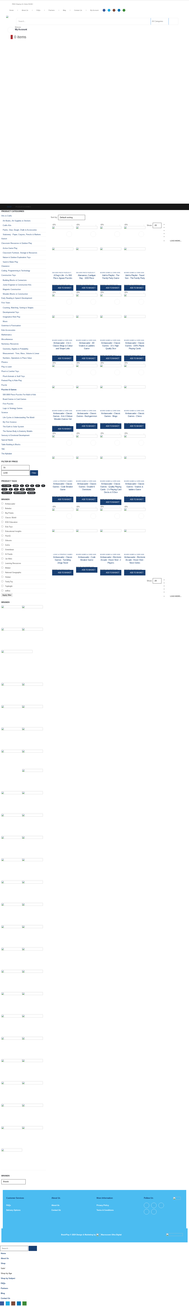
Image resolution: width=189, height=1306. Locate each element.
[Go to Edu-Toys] (11, 738)
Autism (4, 239)
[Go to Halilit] (11, 891)
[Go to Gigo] (11, 958)
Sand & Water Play (10, 262)
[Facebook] (104, 10)
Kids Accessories (8, 330)
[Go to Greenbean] (32, 869)
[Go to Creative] (32, 616)
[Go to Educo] (32, 1025)
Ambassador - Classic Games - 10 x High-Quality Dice (110, 346)
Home (11, 10)
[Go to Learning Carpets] (32, 738)
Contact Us (78, 10)
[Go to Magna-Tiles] (11, 824)
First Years (5, 303)
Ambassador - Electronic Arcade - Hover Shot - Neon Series (134, 560)
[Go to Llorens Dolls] (11, 715)
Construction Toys (8, 275)
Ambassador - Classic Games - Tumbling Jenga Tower (62, 560)
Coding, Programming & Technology (15, 271)
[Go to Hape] (32, 846)
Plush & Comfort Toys (10, 371)
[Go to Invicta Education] (11, 616)
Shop (3, 1263)
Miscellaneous (7, 339)
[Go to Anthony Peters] (11, 1114)
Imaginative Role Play (11, 317)
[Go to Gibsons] (11, 913)
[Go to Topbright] (32, 1047)
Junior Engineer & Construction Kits (17, 285)
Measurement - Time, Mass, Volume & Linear (21, 353)
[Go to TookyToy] (11, 980)
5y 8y (4, 489)
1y (22, 485)
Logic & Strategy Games (62, 481)
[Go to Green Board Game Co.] (32, 1092)
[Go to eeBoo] (32, 1002)
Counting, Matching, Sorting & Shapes (18, 308)
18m (22, 489)
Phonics (4, 362)
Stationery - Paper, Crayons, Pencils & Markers (22, 234)
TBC (3, 449)
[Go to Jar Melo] (11, 1025)
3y (32, 485)
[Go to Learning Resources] (11, 1092)
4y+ (37, 485)
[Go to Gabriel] (11, 1136)
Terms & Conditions (105, 1210)
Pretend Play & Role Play (11, 380)
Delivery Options (13, 1210)
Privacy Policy (103, 1205)
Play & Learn (6, 367)
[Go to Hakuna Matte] (32, 1136)
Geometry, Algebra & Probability (15, 349)
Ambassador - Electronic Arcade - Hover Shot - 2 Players (110, 560)
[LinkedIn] (119, 10)
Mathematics (6, 335)
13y (16, 489)
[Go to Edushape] (11, 802)
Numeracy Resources (10, 344)
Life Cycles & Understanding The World (18, 417)
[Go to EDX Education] (11, 1002)
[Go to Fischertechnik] (11, 760)
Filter (34, 473)
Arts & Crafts (6, 216)
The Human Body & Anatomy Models (18, 431)
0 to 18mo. (6, 485)
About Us (25, 10)
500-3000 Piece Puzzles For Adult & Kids (67, 272)
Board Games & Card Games (111, 272)
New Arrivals (19, 493)
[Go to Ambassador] (32, 802)
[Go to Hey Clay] (32, 935)
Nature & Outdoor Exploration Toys (17, 257)
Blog (64, 10)
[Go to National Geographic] (32, 980)
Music (5, 321)
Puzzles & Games (8, 390)
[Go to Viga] (11, 846)
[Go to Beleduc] (32, 693)
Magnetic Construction (12, 289)
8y (11, 489)
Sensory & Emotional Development (15, 435)
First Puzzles (8, 404)
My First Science (9, 422)
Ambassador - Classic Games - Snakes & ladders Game (134, 487)
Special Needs (7, 440)
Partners (52, 10)
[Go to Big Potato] (11, 935)
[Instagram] (114, 10)
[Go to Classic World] (11, 1069)
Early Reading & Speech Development (16, 298)
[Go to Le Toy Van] (32, 758)
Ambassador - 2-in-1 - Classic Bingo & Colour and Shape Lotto (63, 346)
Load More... (175, 241)
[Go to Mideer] (11, 638)
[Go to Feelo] (32, 1069)
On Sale (31, 493)
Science (4, 412)
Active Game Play (10, 248)
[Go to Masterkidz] (32, 891)
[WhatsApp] (124, 10)
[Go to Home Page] (2, 206)
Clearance (5, 266)
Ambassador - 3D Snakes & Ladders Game (87, 346)
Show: (149, 225)
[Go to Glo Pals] (32, 913)
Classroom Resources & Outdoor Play (16, 243)
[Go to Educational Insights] (11, 1159)
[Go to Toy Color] (32, 638)
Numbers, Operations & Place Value (17, 358)
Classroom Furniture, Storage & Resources (20, 253)
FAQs (38, 10)
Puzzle (4, 385)
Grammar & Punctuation (11, 326)
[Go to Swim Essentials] (32, 824)
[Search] (173, 21)
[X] (109, 10)
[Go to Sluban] (11, 869)
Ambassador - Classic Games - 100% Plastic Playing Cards (134, 346)
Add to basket (64, 288)
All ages (30, 489)
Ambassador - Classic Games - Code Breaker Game (63, 487)
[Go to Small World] (32, 958)
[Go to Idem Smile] (32, 715)
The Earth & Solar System (13, 427)
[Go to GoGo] (11, 1047)
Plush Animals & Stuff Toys (14, 376)
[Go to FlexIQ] (32, 779)
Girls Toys (6, 493)
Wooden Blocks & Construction (15, 294)
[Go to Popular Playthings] (32, 1114)
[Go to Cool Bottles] (11, 693)
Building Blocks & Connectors (15, 280)
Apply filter (6, 595)
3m (27, 485)
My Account (94, 10)
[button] (52, 221)
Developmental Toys (11, 312)
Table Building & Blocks (10, 444)
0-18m (16, 485)
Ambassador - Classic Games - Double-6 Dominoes (86, 487)
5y (43, 485)
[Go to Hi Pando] (17, 666)
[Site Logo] (28, 17)
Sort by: (54, 217)
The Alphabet (6, 454)
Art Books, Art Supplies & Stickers (17, 221)
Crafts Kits (7, 225)
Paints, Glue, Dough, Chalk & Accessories (20, 230)
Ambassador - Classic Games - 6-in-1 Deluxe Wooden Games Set (63, 416)
